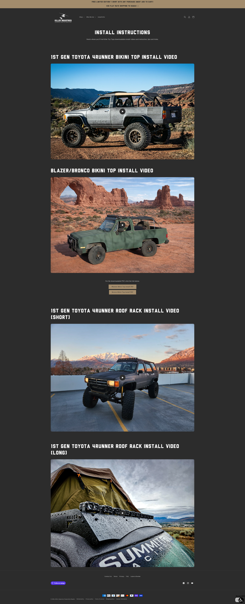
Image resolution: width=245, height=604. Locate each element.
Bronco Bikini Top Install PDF (122, 292)
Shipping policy (110, 599)
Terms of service (99, 599)
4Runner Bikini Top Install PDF (122, 287)
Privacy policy (89, 599)
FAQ (127, 576)
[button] (81, 17)
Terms (116, 576)
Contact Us (108, 576)
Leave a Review (135, 576)
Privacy (121, 576)
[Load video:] (122, 111)
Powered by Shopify (69, 599)
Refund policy (80, 599)
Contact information (121, 599)
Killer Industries (59, 599)
